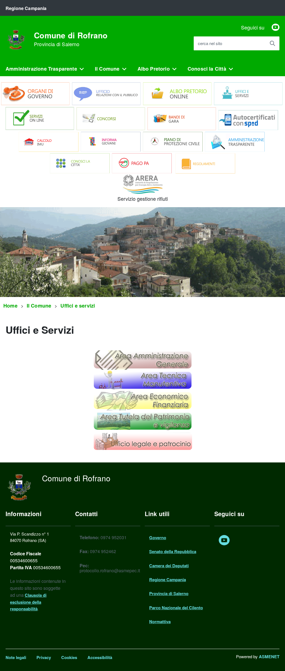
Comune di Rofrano (71, 39)
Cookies (69, 657)
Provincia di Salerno (168, 593)
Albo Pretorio (153, 68)
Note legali (16, 657)
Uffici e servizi (77, 305)
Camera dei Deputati (169, 566)
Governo (157, 537)
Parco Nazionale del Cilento (176, 608)
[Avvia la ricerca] (272, 43)
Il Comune (107, 68)
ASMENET (269, 656)
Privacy (43, 657)
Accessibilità (99, 657)
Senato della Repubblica (172, 551)
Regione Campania (167, 579)
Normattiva (160, 621)
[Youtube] (275, 27)
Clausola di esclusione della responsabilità (28, 602)
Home (10, 305)
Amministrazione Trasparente (41, 68)
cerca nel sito (210, 43)
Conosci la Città (207, 68)
